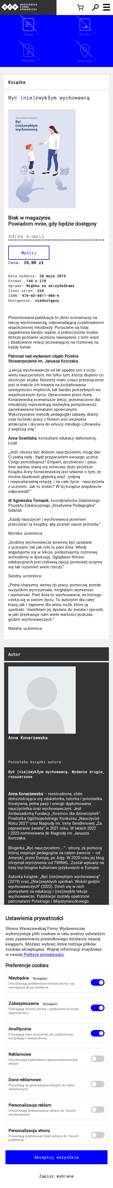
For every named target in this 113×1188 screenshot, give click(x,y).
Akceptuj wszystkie (56, 1157)
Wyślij (28, 252)
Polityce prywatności (44, 954)
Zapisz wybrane (56, 1176)
